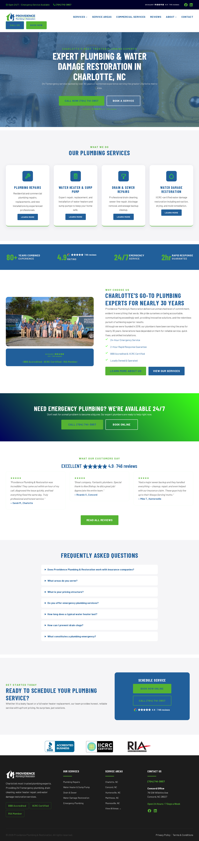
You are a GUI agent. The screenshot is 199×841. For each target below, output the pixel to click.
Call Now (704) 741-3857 (81, 100)
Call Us (15, 25)
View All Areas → (113, 808)
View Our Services (166, 371)
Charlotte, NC (111, 782)
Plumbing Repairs (71, 782)
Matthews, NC (112, 797)
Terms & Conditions (183, 834)
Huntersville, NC (112, 792)
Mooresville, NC (112, 803)
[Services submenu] (86, 17)
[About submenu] (176, 17)
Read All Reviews (100, 520)
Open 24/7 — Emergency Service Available (29, 4)
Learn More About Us (125, 371)
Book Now (36, 25)
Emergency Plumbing (73, 803)
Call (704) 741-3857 (82, 424)
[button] (82, 255)
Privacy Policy (163, 834)
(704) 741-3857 (63, 4)
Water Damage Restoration (76, 797)
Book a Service (123, 100)
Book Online (122, 424)
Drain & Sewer (70, 792)
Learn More (27, 217)
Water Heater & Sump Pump (76, 787)
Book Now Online (152, 688)
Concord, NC (111, 787)
